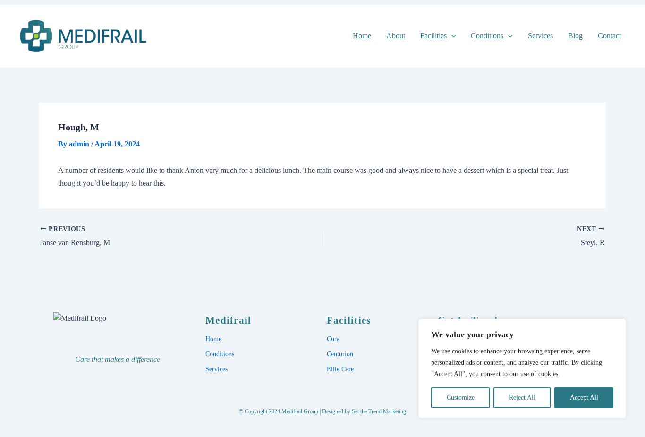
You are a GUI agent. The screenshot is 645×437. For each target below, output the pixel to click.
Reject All (522, 397)
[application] (451, 35)
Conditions (487, 36)
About (395, 36)
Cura (333, 339)
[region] (522, 368)
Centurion (340, 354)
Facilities (433, 36)
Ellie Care (340, 369)
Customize (461, 397)
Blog (575, 36)
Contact (609, 36)
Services (540, 36)
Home (362, 36)
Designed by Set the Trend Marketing (364, 411)
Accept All (584, 397)
